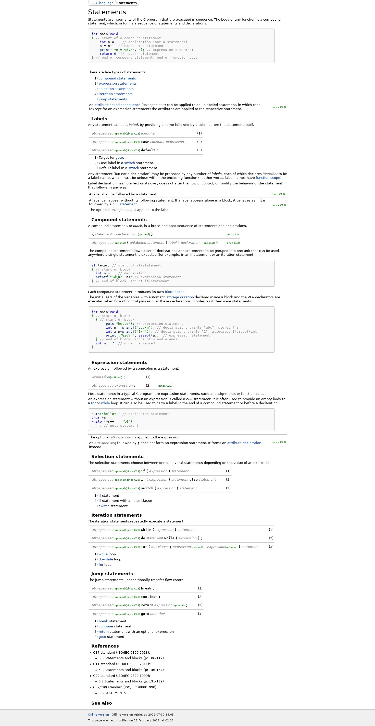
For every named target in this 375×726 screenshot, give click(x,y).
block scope (174, 292)
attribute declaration (244, 443)
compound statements (117, 78)
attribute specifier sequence (117, 105)
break (103, 621)
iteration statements (116, 94)
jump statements (113, 99)
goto (119, 157)
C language (104, 3)
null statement (124, 204)
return (104, 632)
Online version (98, 714)
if (191, 255)
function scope (268, 178)
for (93, 403)
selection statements (116, 89)
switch (129, 163)
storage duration (180, 297)
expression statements (118, 83)
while (105, 403)
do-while (106, 559)
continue (106, 626)
